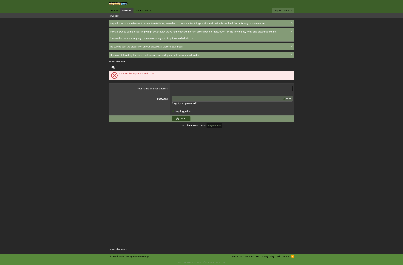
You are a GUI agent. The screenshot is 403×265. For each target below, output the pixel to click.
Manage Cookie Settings (137, 256)
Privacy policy (268, 256)
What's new (142, 10)
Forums (126, 10)
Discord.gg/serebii (173, 46)
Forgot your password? (184, 103)
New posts (114, 15)
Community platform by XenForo (202, 262)
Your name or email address (152, 88)
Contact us (237, 256)
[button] (151, 10)
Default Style (117, 256)
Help (279, 256)
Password (162, 98)
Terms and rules (251, 256)
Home (114, 10)
